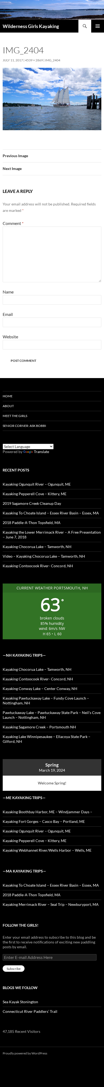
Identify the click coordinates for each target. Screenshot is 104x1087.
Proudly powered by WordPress (25, 1053)
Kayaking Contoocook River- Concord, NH (38, 566)
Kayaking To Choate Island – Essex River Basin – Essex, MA (51, 513)
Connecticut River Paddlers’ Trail (30, 1011)
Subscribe (14, 969)
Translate (41, 451)
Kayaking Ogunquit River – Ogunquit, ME (37, 484)
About (8, 406)
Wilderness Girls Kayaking (31, 26)
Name (8, 291)
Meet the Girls (15, 416)
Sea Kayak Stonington (20, 1001)
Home (8, 396)
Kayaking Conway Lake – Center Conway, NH (40, 688)
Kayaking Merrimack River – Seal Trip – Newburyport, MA (51, 904)
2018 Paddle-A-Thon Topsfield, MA (32, 522)
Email (8, 314)
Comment (13, 223)
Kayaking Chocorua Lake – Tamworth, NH (37, 546)
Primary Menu (97, 26)
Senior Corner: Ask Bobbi (24, 426)
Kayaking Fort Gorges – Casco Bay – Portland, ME (44, 821)
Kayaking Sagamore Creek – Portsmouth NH (39, 727)
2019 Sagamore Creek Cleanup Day (32, 503)
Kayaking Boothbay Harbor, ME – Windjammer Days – (47, 812)
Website (10, 336)
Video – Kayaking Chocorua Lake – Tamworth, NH (44, 556)
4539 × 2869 (34, 60)
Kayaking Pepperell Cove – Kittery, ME (34, 493)
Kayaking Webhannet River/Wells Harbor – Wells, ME (47, 850)
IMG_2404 (52, 60)
